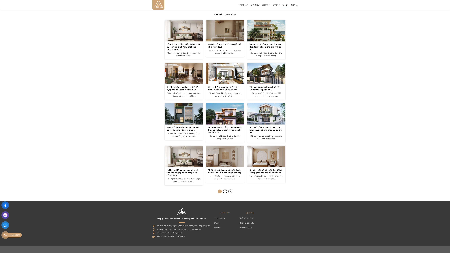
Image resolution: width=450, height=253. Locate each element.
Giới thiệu (255, 5)
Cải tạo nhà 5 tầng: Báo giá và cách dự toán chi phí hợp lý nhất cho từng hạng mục (183, 46)
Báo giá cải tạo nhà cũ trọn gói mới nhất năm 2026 (224, 45)
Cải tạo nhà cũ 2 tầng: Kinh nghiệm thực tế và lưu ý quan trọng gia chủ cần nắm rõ (225, 130)
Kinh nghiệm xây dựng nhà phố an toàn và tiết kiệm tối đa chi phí (224, 88)
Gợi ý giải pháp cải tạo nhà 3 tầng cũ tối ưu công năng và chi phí (183, 128)
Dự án (275, 5)
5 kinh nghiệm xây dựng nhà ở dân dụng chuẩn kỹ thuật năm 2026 (183, 88)
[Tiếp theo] (230, 191)
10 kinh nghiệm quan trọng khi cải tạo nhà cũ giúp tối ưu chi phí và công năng (182, 172)
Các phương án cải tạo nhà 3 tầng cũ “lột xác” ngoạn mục (265, 88)
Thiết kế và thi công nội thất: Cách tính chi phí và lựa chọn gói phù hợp (225, 171)
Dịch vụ (265, 5)
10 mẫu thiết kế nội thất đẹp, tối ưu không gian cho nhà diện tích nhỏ (266, 171)
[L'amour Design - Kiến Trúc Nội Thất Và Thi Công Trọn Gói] (164, 5)
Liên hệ (294, 5)
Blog (285, 5)
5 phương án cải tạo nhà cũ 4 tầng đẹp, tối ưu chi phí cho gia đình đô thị (265, 46)
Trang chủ (243, 5)
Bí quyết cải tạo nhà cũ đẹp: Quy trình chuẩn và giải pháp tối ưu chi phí (265, 130)
